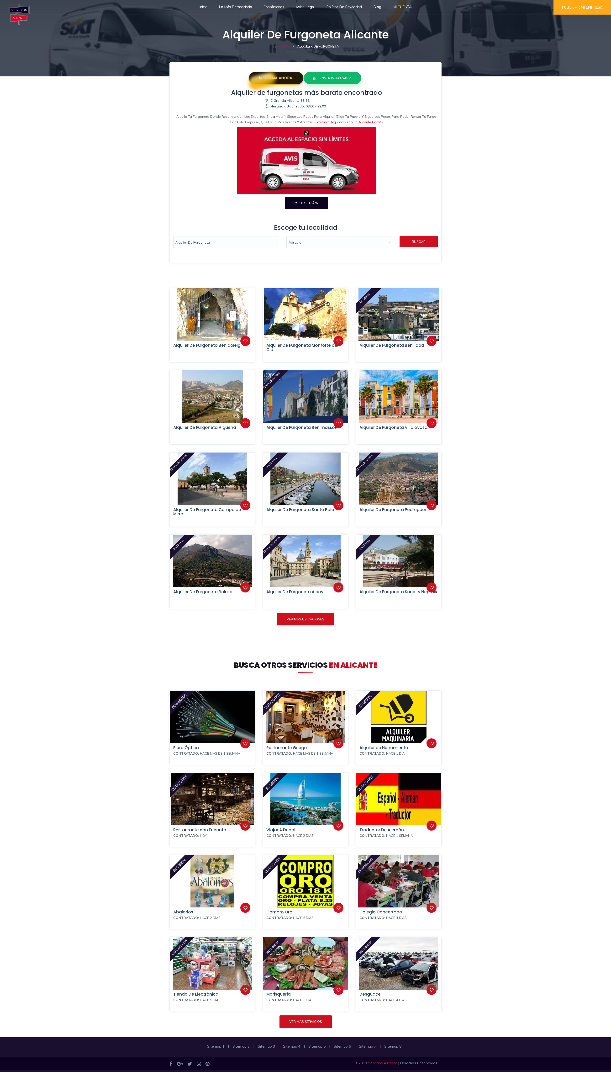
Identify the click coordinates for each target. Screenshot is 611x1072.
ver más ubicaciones (305, 619)
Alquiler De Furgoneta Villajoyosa (393, 427)
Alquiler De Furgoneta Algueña (204, 427)
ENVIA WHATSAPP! (335, 78)
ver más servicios (305, 1021)
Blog (377, 7)
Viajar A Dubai (280, 830)
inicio (203, 7)
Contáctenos (273, 7)
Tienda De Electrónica (195, 994)
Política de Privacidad (344, 7)
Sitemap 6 (342, 1046)
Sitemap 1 (216, 1046)
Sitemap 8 (393, 1046)
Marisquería (278, 994)
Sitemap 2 (241, 1046)
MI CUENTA (402, 7)
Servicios (281, 46)
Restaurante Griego (286, 748)
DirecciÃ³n (309, 203)
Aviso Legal (305, 7)
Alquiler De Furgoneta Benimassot (301, 427)
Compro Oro (279, 912)
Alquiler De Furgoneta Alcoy (294, 592)
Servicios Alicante (382, 1063)
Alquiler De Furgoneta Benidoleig (207, 345)
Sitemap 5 (317, 1046)
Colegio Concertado (380, 912)
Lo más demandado (235, 7)
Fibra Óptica (186, 748)
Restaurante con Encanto (199, 830)
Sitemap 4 (291, 1046)
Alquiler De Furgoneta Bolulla (202, 592)
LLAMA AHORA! (278, 78)
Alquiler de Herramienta (383, 748)
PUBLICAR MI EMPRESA (582, 7)
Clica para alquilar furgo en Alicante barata (348, 122)
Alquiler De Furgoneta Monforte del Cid (302, 347)
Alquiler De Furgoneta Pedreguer (392, 509)
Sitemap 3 (266, 1046)
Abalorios (183, 912)
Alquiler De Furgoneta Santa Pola (300, 509)
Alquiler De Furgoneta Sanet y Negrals (398, 592)
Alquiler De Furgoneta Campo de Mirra (207, 512)
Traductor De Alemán (381, 830)
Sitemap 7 (367, 1046)
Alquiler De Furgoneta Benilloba (391, 345)
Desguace (370, 994)
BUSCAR (419, 242)
